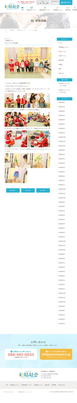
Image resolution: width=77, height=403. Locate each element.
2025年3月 (62, 176)
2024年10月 (62, 197)
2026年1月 (62, 132)
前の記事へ (13, 190)
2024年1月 (62, 237)
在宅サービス (62, 51)
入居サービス (62, 55)
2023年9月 (62, 254)
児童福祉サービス (57, 10)
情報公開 (67, 10)
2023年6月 (62, 267)
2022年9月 (62, 306)
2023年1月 (62, 288)
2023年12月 (62, 241)
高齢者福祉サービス (44, 10)
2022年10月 (62, 302)
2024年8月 (62, 206)
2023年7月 (62, 263)
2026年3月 (62, 124)
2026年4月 (62, 119)
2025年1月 (62, 184)
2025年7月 (62, 158)
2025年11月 (62, 141)
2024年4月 (62, 223)
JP (37, 3)
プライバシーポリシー (9, 391)
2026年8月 (62, 102)
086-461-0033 (47, 375)
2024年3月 (62, 228)
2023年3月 (62, 280)
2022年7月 (62, 315)
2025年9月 (62, 150)
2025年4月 (62, 171)
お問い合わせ (67, 2)
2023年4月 (62, 276)
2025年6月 (62, 163)
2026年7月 (62, 106)
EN (40, 3)
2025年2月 (62, 180)
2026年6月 (62, 111)
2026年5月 (62, 115)
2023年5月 (62, 271)
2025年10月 (62, 145)
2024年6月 (62, 215)
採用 (60, 68)
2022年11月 (62, 297)
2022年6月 (62, 319)
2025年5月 (62, 167)
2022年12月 (62, 293)
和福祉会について (31, 10)
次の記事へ (43, 190)
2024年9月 (62, 202)
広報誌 (60, 64)
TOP (22, 10)
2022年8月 (62, 310)
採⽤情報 (54, 385)
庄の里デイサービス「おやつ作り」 (64, 91)
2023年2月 (62, 284)
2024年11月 (62, 193)
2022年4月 (62, 323)
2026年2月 (62, 128)
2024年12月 (62, 189)
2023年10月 (62, 249)
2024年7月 (62, 210)
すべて (60, 42)
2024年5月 (62, 219)
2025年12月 (62, 137)
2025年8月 (62, 154)
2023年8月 (62, 258)
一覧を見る (28, 190)
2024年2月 (62, 232)
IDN (43, 3)
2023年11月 (62, 245)
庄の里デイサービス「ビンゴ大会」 (64, 84)
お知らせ (61, 73)
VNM (47, 3)
